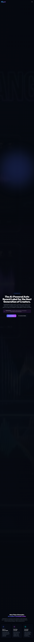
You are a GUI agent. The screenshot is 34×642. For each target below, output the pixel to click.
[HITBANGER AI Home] (3, 2)
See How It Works (22, 315)
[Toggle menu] (32, 2)
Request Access (11, 315)
